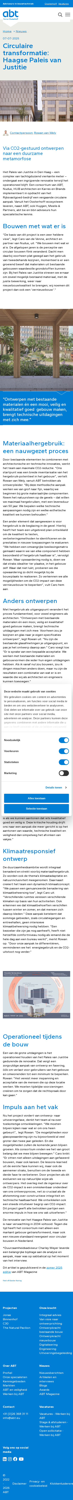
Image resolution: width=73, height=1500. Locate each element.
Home (7, 31)
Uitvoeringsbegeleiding (55, 1353)
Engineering (47, 1349)
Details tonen (54, 787)
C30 (6, 1323)
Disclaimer (19, 1483)
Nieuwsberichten (51, 1373)
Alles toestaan (36, 798)
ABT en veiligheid (15, 1389)
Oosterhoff (51, 3)
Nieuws (21, 31)
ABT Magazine (49, 1394)
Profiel (7, 1373)
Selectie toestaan (36, 808)
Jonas (7, 1315)
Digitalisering (48, 1344)
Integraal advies (50, 1315)
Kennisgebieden (14, 1381)
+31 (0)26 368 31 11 (15, 1414)
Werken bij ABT (13, 1394)
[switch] (64, 751)
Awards (44, 1389)
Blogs (43, 1385)
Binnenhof (10, 1319)
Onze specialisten (15, 1377)
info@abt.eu (11, 1418)
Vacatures (63, 3)
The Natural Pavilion (16, 1327)
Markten (9, 1385)
